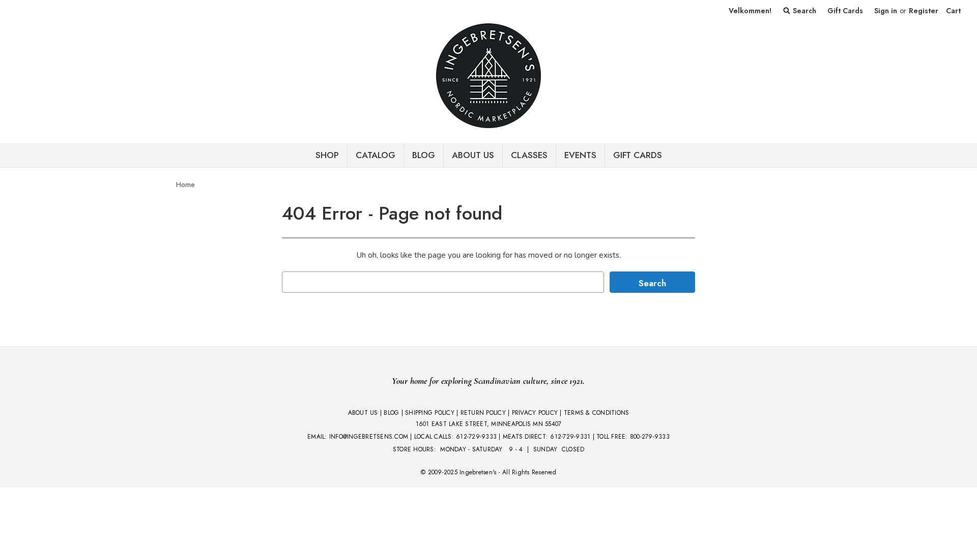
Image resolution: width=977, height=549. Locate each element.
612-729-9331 (570, 436)
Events (580, 155)
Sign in (885, 11)
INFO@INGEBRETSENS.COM (368, 436)
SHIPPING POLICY (429, 412)
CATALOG (375, 155)
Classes (529, 155)
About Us (473, 155)
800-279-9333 (650, 436)
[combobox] (443, 282)
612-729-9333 (476, 436)
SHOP (327, 155)
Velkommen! (750, 11)
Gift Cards (845, 11)
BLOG (423, 155)
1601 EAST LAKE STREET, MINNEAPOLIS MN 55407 (489, 424)
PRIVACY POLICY (535, 412)
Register (923, 11)
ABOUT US (363, 412)
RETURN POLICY (483, 412)
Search (803, 11)
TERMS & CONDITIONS (596, 412)
